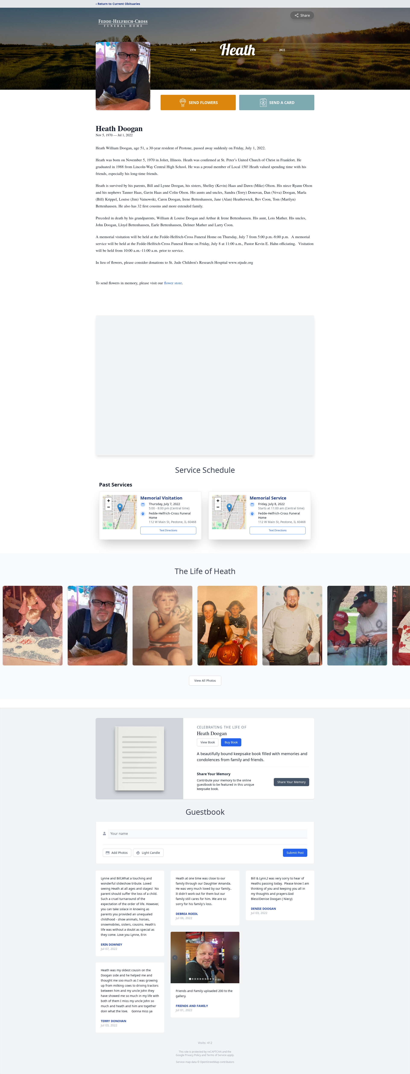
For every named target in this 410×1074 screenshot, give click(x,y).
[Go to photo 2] (192, 979)
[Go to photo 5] (200, 979)
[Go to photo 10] (213, 979)
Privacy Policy (193, 1055)
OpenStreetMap (209, 1062)
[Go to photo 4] (198, 979)
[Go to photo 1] (190, 979)
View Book (208, 742)
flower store (173, 282)
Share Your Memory (291, 782)
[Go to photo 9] (210, 979)
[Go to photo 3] (195, 979)
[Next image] (235, 957)
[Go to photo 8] (208, 979)
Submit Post (295, 853)
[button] (120, 507)
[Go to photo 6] (203, 979)
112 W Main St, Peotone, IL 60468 (172, 522)
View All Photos (205, 680)
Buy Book (231, 742)
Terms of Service (217, 1055)
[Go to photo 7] (205, 979)
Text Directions (168, 530)
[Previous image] (174, 957)
